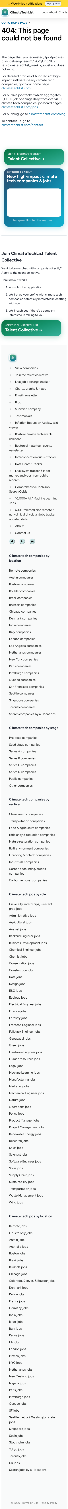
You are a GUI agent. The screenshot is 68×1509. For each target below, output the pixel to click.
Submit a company (28, 409)
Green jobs (16, 1045)
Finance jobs (17, 1011)
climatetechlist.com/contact (22, 125)
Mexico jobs (17, 1356)
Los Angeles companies (25, 646)
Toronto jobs (17, 1456)
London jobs (17, 1349)
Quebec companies (22, 680)
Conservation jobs (21, 963)
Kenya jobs (16, 1335)
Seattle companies (21, 693)
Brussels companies (22, 605)
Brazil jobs (16, 1260)
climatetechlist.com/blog (47, 114)
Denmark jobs (18, 1287)
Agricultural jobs (20, 922)
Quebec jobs (17, 1403)
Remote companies (22, 570)
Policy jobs (16, 1113)
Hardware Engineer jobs (25, 1052)
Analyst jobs (17, 929)
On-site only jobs (20, 1233)
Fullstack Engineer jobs (24, 1031)
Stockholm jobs (19, 1442)
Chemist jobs (18, 956)
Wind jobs (16, 1202)
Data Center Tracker (28, 464)
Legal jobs (16, 1066)
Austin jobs (16, 1240)
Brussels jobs (18, 1267)
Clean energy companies (26, 814)
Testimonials (23, 416)
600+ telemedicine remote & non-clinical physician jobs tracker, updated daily (32, 514)
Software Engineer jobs (25, 1161)
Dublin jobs (16, 1294)
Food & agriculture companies (29, 828)
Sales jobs (16, 1148)
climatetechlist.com (15, 88)
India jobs (15, 1315)
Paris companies (20, 666)
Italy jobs (15, 1328)
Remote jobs (18, 1226)
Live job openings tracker (32, 381)
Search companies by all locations (32, 714)
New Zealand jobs (21, 1376)
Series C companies (22, 765)
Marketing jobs (19, 1086)
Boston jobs (17, 1253)
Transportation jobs (22, 1189)
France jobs (17, 1301)
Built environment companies (29, 848)
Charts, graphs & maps (30, 388)
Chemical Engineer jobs (25, 949)
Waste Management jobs (26, 1195)
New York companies (23, 659)
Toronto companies (22, 707)
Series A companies (22, 751)
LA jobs (14, 1342)
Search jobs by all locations (27, 1469)
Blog (18, 402)
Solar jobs (16, 1168)
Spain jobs (16, 1435)
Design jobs (17, 984)
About (53, 12)
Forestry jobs (18, 1018)
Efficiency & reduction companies (32, 835)
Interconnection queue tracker (35, 457)
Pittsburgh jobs (19, 1397)
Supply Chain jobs (21, 1175)
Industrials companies (24, 862)
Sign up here (53, 3)
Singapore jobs (19, 1429)
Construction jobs (21, 970)
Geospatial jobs (20, 1038)
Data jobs (15, 977)
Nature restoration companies (29, 841)
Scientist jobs (18, 1154)
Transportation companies (27, 821)
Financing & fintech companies (30, 855)
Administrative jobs (22, 915)
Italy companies (20, 632)
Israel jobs (16, 1321)
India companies (20, 625)
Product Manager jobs (24, 1120)
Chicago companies (22, 611)
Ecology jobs (18, 997)
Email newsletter (26, 395)
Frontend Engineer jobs (25, 1025)
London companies (22, 639)
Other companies (21, 785)
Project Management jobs (26, 1127)
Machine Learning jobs (24, 1072)
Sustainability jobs (21, 1182)
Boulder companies (22, 591)
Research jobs (18, 1141)
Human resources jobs (24, 1059)
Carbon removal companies (28, 880)
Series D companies (22, 772)
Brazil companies (20, 598)
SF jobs (14, 1410)
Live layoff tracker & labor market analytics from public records (29, 475)
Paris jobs (15, 1390)
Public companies (21, 778)
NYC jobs (15, 1362)
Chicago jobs (18, 1274)
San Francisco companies (26, 686)
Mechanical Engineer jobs (26, 1093)
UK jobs (14, 1463)
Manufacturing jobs (22, 1079)
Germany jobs (18, 1308)
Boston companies (21, 584)
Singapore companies (24, 700)
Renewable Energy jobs (25, 1134)
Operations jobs (20, 1107)
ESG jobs (15, 990)
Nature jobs (17, 1100)
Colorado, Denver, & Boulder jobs (32, 1280)
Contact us (22, 533)
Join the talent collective (31, 375)
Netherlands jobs (20, 1369)
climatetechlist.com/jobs (19, 107)
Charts (63, 12)
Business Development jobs (28, 943)
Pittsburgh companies (24, 673)
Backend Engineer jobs (24, 936)
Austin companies (21, 577)
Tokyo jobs (16, 1449)
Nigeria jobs (17, 1383)
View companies (26, 368)
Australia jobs (18, 1246)
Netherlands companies (25, 652)
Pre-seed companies (23, 737)
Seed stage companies (24, 744)
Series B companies (22, 758)
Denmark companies (23, 618)
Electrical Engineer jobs (25, 1004)
